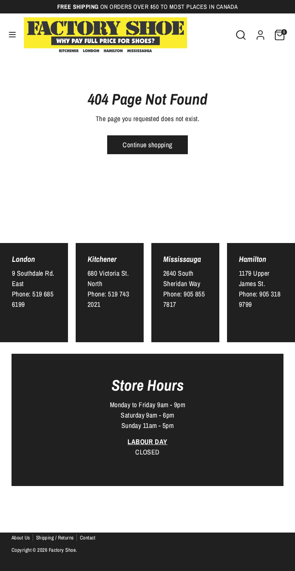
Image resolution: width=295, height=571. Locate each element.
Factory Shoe (62, 549)
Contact (88, 537)
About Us (21, 537)
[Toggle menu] (12, 35)
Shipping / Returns (55, 537)
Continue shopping (147, 145)
